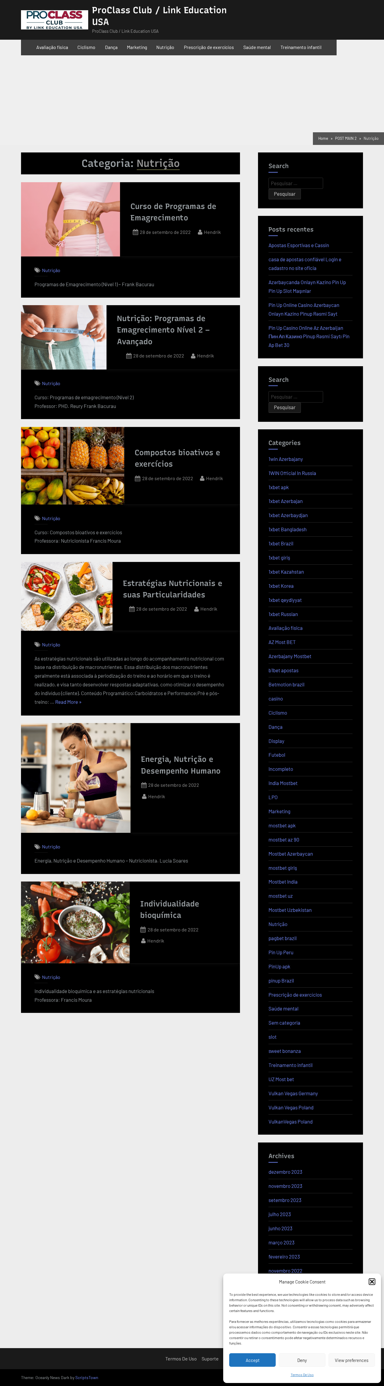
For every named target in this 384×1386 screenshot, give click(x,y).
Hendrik (212, 231)
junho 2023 (280, 1228)
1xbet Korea (281, 586)
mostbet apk (282, 825)
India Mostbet (283, 783)
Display (276, 741)
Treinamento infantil (301, 47)
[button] (372, 1282)
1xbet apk (278, 487)
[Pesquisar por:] (295, 183)
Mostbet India (283, 882)
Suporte (210, 1358)
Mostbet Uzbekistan (290, 910)
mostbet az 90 (283, 839)
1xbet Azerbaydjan (288, 515)
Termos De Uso (302, 1374)
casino (275, 698)
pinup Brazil (281, 980)
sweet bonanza (284, 1051)
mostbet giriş (282, 868)
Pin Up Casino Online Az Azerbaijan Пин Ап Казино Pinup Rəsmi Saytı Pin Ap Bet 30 (309, 336)
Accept (253, 1360)
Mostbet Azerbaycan (290, 854)
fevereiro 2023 (284, 1256)
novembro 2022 (285, 1271)
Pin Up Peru (280, 952)
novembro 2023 (285, 1186)
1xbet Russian (283, 614)
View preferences (351, 1360)
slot (272, 1037)
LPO (273, 797)
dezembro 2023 (285, 1172)
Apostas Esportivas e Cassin (298, 245)
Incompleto (280, 769)
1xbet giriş (279, 557)
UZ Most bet (281, 1079)
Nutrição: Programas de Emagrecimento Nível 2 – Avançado (163, 330)
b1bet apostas (283, 670)
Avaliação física (52, 47)
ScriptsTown (86, 1377)
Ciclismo (86, 47)
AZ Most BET (282, 642)
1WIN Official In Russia (292, 473)
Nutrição (165, 47)
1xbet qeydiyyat (285, 600)
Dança (111, 47)
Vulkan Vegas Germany (293, 1093)
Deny (302, 1360)
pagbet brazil (282, 938)
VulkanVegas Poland (290, 1121)
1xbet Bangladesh (287, 529)
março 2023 (281, 1242)
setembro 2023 (285, 1200)
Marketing (137, 47)
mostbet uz (280, 896)
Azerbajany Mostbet (289, 656)
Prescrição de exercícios (209, 47)
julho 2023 (279, 1214)
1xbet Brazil (280, 543)
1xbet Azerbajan (285, 501)
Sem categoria (284, 1023)
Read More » (68, 701)
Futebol (276, 755)
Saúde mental (257, 47)
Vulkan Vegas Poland (291, 1107)
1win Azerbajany (285, 459)
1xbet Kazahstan (286, 572)
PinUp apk (279, 966)
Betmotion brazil (286, 684)
